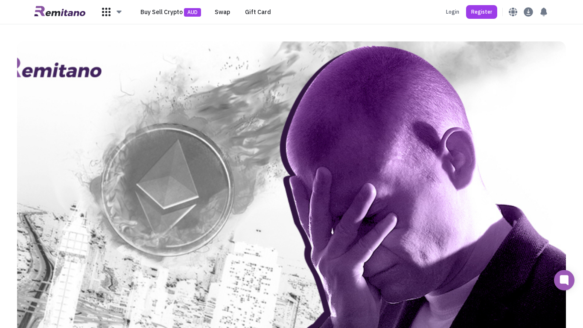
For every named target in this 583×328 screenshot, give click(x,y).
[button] (112, 12)
